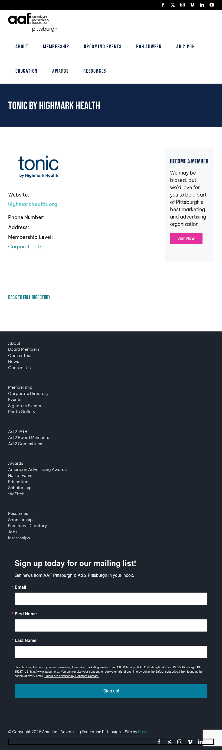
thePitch (16, 493)
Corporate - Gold (28, 246)
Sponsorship (20, 519)
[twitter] (169, 741)
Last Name (26, 640)
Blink (142, 731)
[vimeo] (190, 741)
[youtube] (210, 741)
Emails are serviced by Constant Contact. (71, 675)
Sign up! (111, 691)
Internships (19, 537)
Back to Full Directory (29, 297)
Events (14, 399)
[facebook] (159, 741)
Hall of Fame (20, 475)
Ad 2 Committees (25, 443)
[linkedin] (200, 741)
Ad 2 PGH (17, 431)
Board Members (23, 349)
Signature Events (24, 405)
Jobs (12, 531)
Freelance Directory (27, 525)
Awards (15, 463)
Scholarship (20, 487)
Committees (20, 355)
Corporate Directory (28, 393)
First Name (26, 614)
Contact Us (19, 367)
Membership (20, 387)
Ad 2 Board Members (28, 437)
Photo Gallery (21, 411)
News (13, 361)
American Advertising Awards (37, 469)
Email (20, 587)
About (14, 343)
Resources (18, 513)
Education (18, 481)
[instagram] (179, 741)
